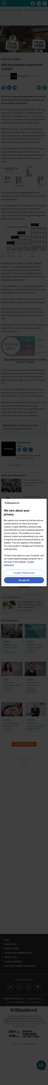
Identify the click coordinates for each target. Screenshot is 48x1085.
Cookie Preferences (23, 572)
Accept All (24, 580)
